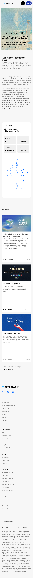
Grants (4, 414)
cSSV (3, 433)
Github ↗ (4, 423)
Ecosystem (5, 460)
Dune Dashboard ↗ (8, 484)
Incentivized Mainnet (8, 405)
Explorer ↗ (5, 420)
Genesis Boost (6, 439)
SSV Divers (5, 481)
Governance (5, 457)
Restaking (5, 475)
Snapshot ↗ (5, 487)
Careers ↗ (5, 509)
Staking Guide (6, 436)
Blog (3, 503)
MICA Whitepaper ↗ (8, 491)
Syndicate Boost (7, 442)
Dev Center (5, 411)
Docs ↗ (4, 417)
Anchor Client (6, 408)
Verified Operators (8, 478)
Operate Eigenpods (8, 472)
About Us (5, 500)
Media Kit (5, 506)
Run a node (5, 463)
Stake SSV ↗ (6, 448)
